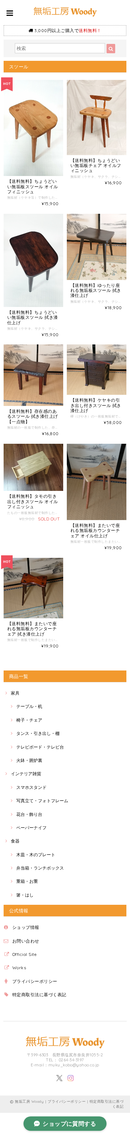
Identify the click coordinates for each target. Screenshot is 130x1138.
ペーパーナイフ (31, 827)
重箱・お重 (27, 881)
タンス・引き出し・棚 (38, 733)
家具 (15, 693)
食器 (15, 841)
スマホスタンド (31, 787)
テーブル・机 (29, 706)
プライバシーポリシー (34, 981)
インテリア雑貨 (26, 773)
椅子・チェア (29, 720)
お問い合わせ (25, 941)
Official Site (24, 954)
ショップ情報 (25, 927)
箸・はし (25, 895)
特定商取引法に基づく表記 (39, 994)
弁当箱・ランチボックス (40, 868)
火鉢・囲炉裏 (29, 760)
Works (19, 967)
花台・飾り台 (29, 814)
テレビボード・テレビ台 (40, 747)
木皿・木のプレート (35, 854)
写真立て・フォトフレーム (42, 800)
